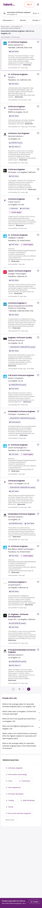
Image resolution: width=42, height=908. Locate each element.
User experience (14, 787)
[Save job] (38, 42)
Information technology (17, 774)
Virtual (10, 807)
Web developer (29, 800)
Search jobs (5, 26)
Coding (11, 800)
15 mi (35, 13)
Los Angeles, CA (16, 26)
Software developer (16, 794)
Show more (27, 65)
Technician (25, 781)
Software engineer (15, 768)
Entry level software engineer (19, 813)
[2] (28, 689)
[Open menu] (38, 4)
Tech (10, 781)
